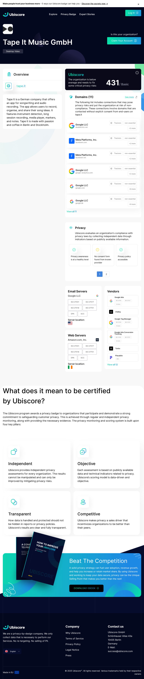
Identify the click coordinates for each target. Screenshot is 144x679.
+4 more (118, 304)
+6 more (132, 189)
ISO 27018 (75, 308)
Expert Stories (87, 14)
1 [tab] (99, 274)
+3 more (132, 128)
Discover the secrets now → (95, 3)
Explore (53, 14)
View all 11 (72, 211)
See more (129, 97)
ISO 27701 (90, 308)
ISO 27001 (75, 302)
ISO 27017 (90, 302)
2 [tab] (106, 274)
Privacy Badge (68, 14)
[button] (137, 73)
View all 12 (112, 364)
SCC (82, 314)
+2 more (132, 143)
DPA (72, 314)
